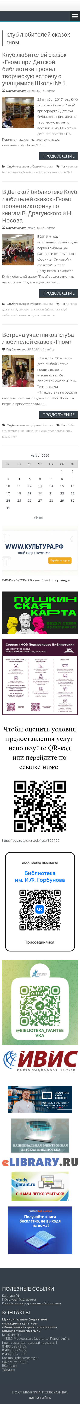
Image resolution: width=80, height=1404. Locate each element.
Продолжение (58, 156)
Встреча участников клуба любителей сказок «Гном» (38, 338)
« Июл (38, 517)
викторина (26, 309)
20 (40, 493)
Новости (47, 166)
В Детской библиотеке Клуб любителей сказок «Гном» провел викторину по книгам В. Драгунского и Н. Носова (39, 206)
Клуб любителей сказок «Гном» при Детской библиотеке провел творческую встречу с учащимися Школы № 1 (34, 68)
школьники (9, 436)
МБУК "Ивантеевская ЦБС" (45, 1392)
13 (40, 486)
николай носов (45, 315)
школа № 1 (65, 172)
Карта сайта (40, 1398)
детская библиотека (47, 309)
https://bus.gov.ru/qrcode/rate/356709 (30, 840)
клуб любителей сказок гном (38, 172)
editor (50, 90)
